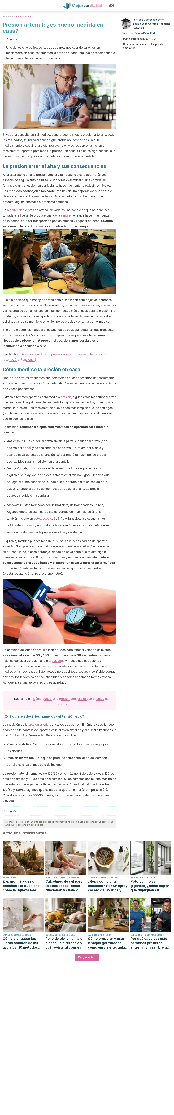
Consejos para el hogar (102, 877)
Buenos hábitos (24, 16)
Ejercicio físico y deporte (146, 935)
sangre (66, 215)
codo (26, 448)
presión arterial (38, 724)
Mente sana (10, 877)
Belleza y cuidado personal (62, 877)
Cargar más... (87, 957)
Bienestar (8, 16)
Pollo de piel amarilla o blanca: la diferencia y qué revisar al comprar (64, 943)
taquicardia (56, 660)
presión (66, 397)
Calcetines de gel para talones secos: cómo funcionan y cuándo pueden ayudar (64, 885)
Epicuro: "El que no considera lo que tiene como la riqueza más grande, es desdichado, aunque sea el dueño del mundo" (23, 885)
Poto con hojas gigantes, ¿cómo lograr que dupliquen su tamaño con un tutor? (149, 885)
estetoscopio (43, 518)
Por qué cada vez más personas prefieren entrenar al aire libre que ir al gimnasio (150, 943)
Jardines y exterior (142, 877)
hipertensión (15, 210)
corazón (28, 525)
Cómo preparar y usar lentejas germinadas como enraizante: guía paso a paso (106, 943)
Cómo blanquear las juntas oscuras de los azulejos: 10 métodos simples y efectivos (20, 943)
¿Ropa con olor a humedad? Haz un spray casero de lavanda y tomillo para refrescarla (108, 885)
